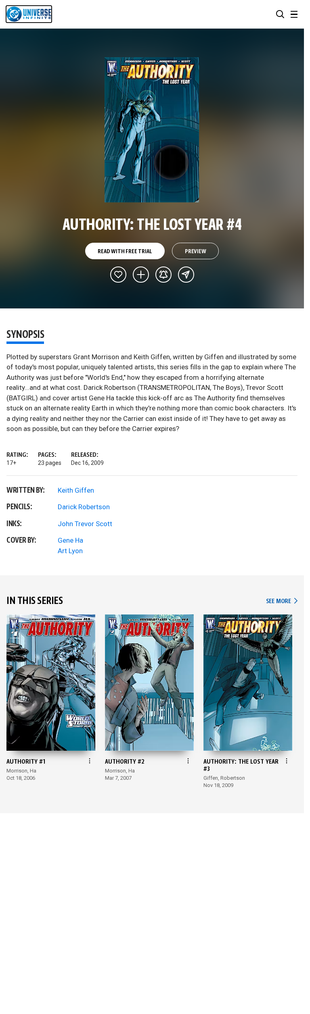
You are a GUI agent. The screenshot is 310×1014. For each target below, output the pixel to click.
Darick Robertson (84, 507)
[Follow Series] (163, 275)
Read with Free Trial (125, 251)
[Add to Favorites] (118, 275)
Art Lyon (70, 551)
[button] (280, 14)
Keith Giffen (76, 490)
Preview (195, 251)
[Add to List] (141, 275)
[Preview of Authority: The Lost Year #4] (152, 129)
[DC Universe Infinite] (28, 14)
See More (281, 601)
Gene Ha (70, 540)
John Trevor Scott (85, 524)
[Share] (186, 275)
